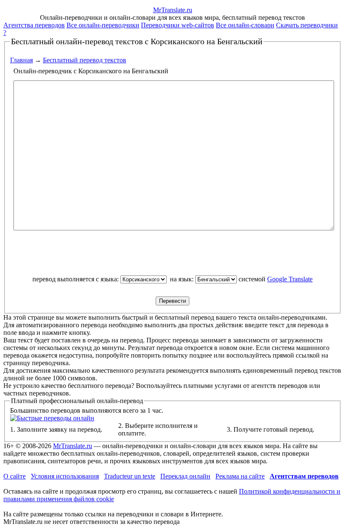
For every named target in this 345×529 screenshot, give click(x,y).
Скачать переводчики (307, 25)
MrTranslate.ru (72, 445)
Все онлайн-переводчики (102, 25)
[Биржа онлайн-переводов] (52, 418)
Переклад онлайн (185, 476)
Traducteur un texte (129, 476)
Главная (21, 60)
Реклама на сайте (240, 476)
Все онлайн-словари (245, 25)
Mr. (172, 9)
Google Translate (290, 279)
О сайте (14, 476)
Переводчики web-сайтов (177, 25)
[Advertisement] (172, 256)
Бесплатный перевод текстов (84, 60)
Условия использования (65, 476)
